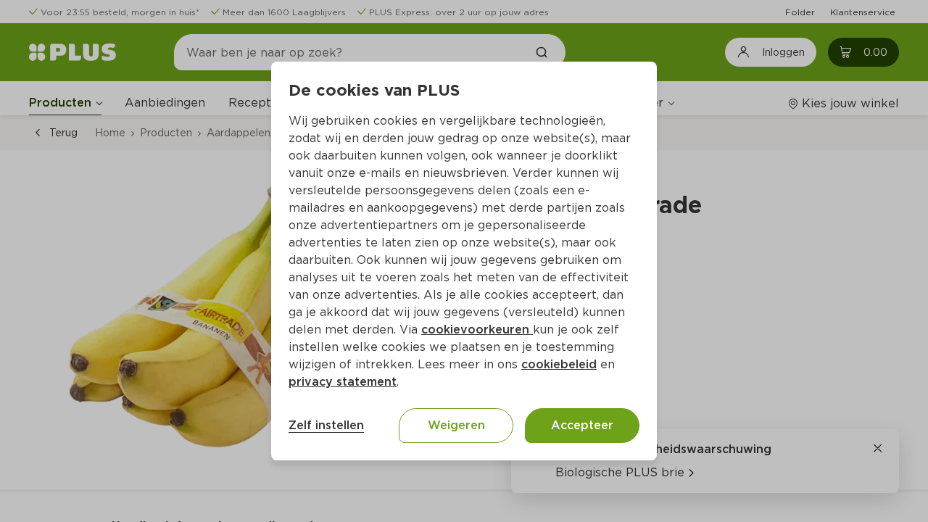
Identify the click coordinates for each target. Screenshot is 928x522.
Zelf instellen (326, 425)
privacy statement (343, 382)
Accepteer (582, 425)
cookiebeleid (559, 364)
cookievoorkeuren (477, 329)
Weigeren (456, 425)
